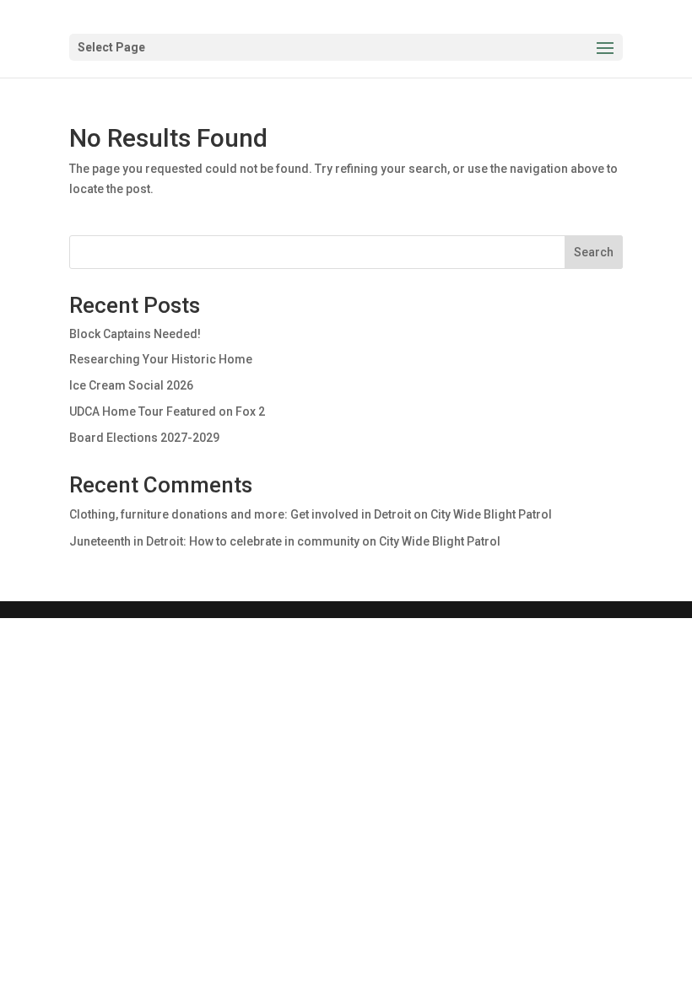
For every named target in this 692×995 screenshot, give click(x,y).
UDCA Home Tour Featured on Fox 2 (167, 411)
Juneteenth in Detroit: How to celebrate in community (214, 541)
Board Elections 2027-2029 (144, 437)
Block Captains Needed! (135, 334)
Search (594, 252)
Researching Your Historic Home (160, 359)
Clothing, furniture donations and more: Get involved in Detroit (240, 514)
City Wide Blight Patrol (491, 514)
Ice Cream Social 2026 (131, 385)
